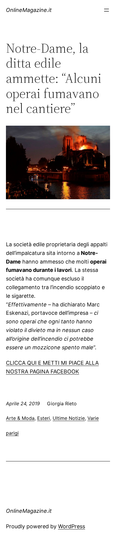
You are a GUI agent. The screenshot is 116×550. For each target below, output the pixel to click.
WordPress (71, 526)
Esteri (43, 418)
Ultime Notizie (69, 418)
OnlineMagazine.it (29, 10)
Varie (93, 418)
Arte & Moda (20, 418)
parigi (12, 433)
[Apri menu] (106, 10)
